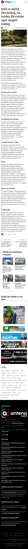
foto (20, 373)
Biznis (6, 535)
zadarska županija (5, 395)
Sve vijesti (5, 533)
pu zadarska (10, 385)
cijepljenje (4, 373)
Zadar (10, 533)
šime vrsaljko (4, 397)
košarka (10, 380)
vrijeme (14, 392)
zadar (19, 392)
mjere (19, 380)
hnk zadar (23, 375)
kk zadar (9, 377)
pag (13, 382)
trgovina (3, 390)
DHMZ (3, 55)
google (3, 375)
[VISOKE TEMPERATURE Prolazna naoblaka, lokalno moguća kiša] (8, 261)
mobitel (24, 380)
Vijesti (19, 533)
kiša (5, 234)
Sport (23, 533)
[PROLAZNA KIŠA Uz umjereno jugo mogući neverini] (20, 261)
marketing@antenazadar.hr (8, 525)
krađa (15, 380)
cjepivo (9, 373)
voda (19, 390)
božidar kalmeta (15, 370)
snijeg (14, 234)
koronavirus (4, 380)
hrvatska (3, 377)
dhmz (13, 373)
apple (3, 370)
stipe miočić (8, 387)
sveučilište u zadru (17, 387)
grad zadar (17, 375)
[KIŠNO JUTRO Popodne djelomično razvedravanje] (8, 278)
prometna (4, 385)
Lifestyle (11, 535)
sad (24, 385)
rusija (16, 385)
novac (9, 382)
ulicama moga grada (11, 390)
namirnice (4, 382)
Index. (17, 89)
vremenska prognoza (6, 392)
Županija (15, 533)
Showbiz (16, 535)
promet (22, 382)
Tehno (21, 535)
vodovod (24, 390)
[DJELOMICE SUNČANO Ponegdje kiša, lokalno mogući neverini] (20, 278)
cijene (22, 370)
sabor (20, 385)
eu (17, 373)
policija (17, 382)
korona (19, 377)
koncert (14, 377)
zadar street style (15, 395)
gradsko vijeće (9, 375)
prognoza (9, 234)
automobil (8, 370)
